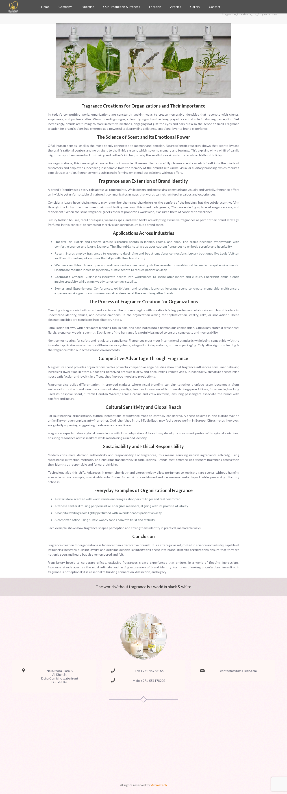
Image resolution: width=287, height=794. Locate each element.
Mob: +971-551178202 (149, 680)
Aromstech (159, 785)
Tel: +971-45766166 (149, 671)
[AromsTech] (13, 6)
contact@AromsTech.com (238, 671)
